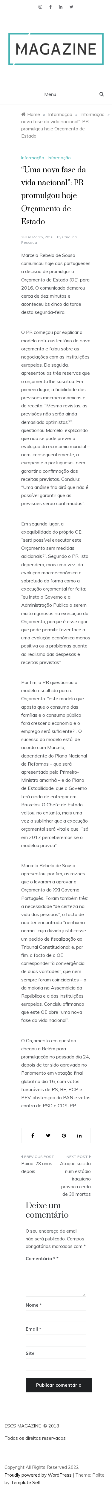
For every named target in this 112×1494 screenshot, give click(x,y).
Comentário (40, 1258)
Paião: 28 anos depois (36, 1167)
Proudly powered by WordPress (38, 1475)
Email (33, 1329)
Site (30, 1353)
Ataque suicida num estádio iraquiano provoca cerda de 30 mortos (75, 1179)
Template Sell (25, 1482)
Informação (32, 157)
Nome (34, 1305)
